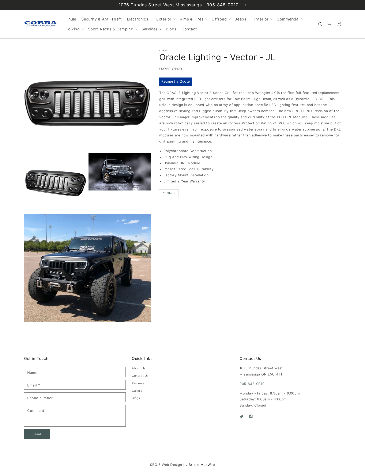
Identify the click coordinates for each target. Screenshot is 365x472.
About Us (139, 368)
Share (171, 193)
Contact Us (140, 375)
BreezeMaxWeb (202, 464)
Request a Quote (175, 81)
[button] (320, 24)
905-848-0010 (252, 384)
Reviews (138, 383)
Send (37, 434)
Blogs (136, 398)
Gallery (137, 390)
